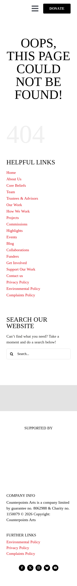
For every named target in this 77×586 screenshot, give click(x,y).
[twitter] (30, 568)
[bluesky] (47, 568)
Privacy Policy (17, 548)
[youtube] (55, 568)
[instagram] (39, 568)
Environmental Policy (23, 542)
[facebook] (22, 568)
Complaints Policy (20, 553)
